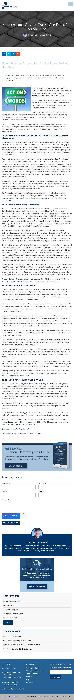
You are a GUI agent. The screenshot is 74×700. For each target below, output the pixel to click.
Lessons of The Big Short (12, 636)
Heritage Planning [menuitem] (32, 674)
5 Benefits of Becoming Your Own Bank (17, 641)
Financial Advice (10, 618)
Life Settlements (10, 605)
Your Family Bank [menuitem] (32, 668)
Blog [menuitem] (27, 679)
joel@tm (12, 689)
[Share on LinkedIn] (13, 54)
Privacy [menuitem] (8, 696)
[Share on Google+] (18, 54)
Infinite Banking (10, 609)
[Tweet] (9, 54)
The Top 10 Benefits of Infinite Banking (17, 649)
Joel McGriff (35, 35)
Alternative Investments (13, 614)
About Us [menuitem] (29, 677)
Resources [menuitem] (29, 682)
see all (8, 622)
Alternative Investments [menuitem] (34, 671)
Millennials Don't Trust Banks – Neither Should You (22, 645)
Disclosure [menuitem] (16, 696)
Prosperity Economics (12, 601)
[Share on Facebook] (4, 54)
